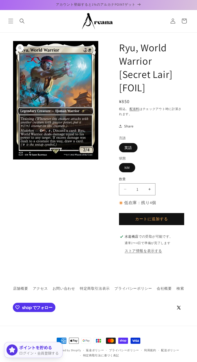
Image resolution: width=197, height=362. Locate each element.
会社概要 (164, 288)
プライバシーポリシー (133, 288)
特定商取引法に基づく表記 (101, 355)
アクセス (40, 288)
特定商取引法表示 (95, 288)
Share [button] (129, 126)
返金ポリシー (95, 350)
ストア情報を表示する (143, 250)
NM (127, 167)
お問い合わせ (64, 288)
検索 (180, 288)
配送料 (134, 109)
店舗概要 (20, 288)
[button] (10, 21)
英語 (128, 147)
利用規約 (150, 350)
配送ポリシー (170, 350)
